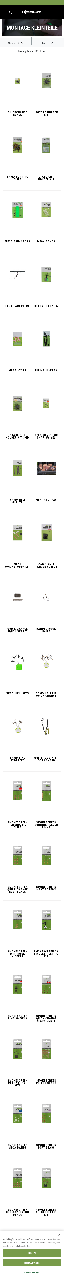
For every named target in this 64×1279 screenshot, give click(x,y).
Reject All (32, 1252)
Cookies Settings (31, 1272)
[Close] (59, 1234)
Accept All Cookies (32, 1262)
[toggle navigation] (4, 12)
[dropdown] (15, 43)
